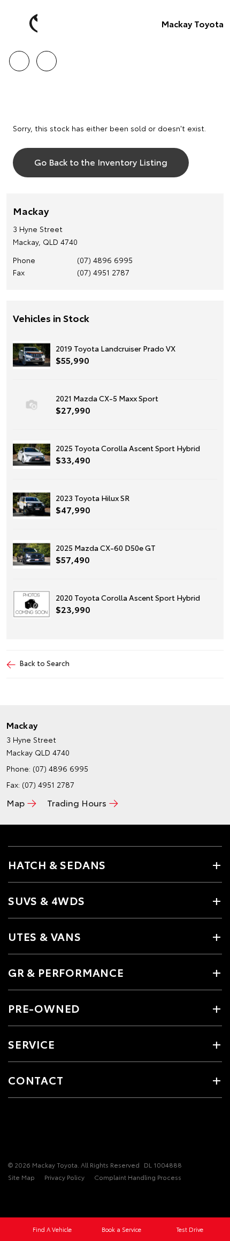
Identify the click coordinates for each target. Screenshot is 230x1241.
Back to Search (45, 663)
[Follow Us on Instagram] (51, 1132)
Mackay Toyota (193, 23)
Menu (215, 57)
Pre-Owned (44, 1007)
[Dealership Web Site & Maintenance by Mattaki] (29, 1199)
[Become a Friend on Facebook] (14, 1132)
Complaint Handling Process (137, 1177)
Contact (36, 1079)
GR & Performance (66, 972)
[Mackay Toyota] (24, 23)
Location (46, 57)
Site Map (21, 1177)
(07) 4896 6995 (105, 260)
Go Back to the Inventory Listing (100, 161)
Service (31, 1043)
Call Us (19, 57)
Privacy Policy (64, 1177)
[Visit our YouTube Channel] (33, 1132)
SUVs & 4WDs (46, 900)
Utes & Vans (44, 936)
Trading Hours (76, 802)
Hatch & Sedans (57, 864)
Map (15, 802)
